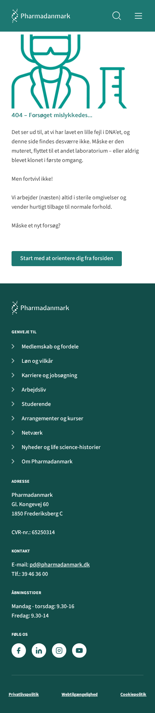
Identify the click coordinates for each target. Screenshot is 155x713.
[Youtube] (79, 650)
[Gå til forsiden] (41, 16)
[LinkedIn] (39, 650)
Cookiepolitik (133, 694)
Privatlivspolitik (24, 694)
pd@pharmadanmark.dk (60, 565)
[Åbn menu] (138, 16)
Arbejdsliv (34, 390)
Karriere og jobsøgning (49, 375)
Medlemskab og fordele (50, 347)
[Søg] (117, 16)
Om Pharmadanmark (47, 462)
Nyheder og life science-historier (61, 447)
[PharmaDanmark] (40, 308)
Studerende (36, 404)
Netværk (32, 433)
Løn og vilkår (37, 361)
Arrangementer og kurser (52, 418)
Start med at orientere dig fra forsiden (66, 258)
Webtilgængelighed (80, 694)
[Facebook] (19, 650)
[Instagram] (59, 650)
